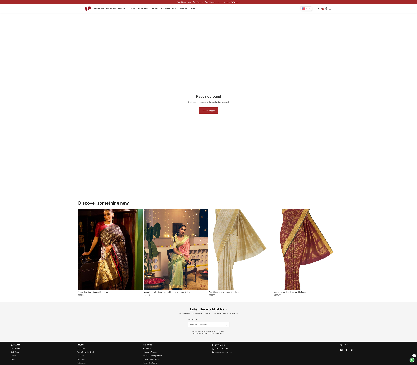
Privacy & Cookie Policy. (216, 333)
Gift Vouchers (16, 348)
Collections (15, 352)
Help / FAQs (147, 348)
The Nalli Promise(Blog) (85, 352)
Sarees (13, 355)
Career (13, 359)
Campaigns (81, 359)
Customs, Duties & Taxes (151, 359)
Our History (81, 348)
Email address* (192, 319)
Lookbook (80, 355)
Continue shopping (209, 110)
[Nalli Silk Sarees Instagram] (341, 350)
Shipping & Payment (150, 352)
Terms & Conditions (199, 333)
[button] (373, 345)
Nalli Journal (81, 363)
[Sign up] (226, 324)
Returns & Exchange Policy (152, 355)
